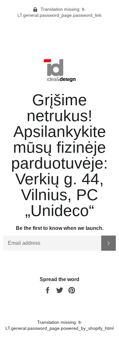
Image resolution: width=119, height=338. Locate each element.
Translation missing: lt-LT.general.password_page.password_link (59, 12)
